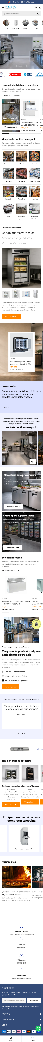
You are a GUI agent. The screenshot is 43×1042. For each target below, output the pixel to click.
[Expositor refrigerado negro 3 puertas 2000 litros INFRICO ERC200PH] (21, 345)
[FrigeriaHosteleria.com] (12, 74)
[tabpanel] (21, 304)
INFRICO (23, 120)
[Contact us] (38, 1029)
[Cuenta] (36, 7)
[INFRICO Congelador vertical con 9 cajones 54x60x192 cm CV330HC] (35, 294)
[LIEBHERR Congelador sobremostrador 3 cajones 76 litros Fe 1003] (6, 294)
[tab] (18, 233)
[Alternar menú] (3, 7)
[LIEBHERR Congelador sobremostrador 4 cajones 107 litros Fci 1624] (16, 294)
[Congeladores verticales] (21, 268)
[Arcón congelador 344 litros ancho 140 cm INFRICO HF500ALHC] (16, 585)
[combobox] (21, 13)
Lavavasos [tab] (16, 95)
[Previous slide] (16, 66)
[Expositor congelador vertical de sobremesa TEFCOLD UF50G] (26, 294)
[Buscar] (38, 13)
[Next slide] (27, 66)
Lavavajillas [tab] (6, 95)
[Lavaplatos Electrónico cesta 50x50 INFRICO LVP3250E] (30, 108)
